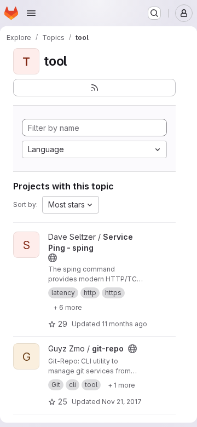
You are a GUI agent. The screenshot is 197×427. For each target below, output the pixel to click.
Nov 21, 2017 (122, 401)
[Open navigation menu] (31, 13)
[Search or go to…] (154, 13)
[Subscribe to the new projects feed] (94, 87)
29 (62, 323)
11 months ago (124, 324)
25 (62, 401)
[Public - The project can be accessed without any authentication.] (52, 257)
